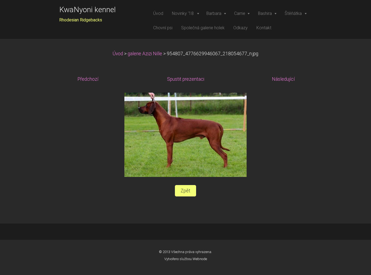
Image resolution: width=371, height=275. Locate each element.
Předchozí (87, 79)
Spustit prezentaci (185, 79)
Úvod (118, 53)
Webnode (200, 259)
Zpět (185, 190)
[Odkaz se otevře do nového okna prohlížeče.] (185, 134)
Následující (283, 79)
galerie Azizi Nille (145, 53)
